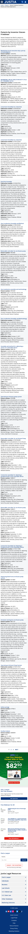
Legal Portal (14, 917)
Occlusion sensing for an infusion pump (12, 620)
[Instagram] (13, 911)
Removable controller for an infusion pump (13, 251)
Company (14, 920)
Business (4, 884)
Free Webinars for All (7, 805)
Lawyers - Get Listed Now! (14, 865)
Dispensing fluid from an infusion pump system (12, 577)
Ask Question (14, 798)
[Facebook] (11, 911)
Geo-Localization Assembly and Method (12, 223)
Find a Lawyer (5, 853)
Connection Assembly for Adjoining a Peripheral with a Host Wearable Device (12, 546)
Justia (2, 5)
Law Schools (6, 888)
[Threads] (15, 911)
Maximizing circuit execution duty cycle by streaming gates (13, 51)
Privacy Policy (14, 928)
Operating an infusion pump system (11, 396)
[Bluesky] (17, 911)
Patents (7, 5)
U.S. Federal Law (7, 892)
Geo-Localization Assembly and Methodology (14, 318)
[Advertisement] (14, 18)
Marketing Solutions (8, 902)
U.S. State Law (6, 895)
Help (14, 923)
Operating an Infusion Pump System (11, 665)
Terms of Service (14, 925)
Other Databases (7, 899)
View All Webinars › (14, 838)
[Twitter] (19, 911)
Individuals (5, 881)
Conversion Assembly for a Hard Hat (11, 107)
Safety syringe (5, 707)
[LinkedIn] (6, 911)
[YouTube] (8, 911)
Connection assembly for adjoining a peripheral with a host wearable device (12, 475)
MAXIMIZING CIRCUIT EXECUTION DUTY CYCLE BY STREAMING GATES (14, 80)
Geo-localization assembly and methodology (13, 289)
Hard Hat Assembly (6, 181)
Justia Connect (14, 915)
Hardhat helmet (5, 731)
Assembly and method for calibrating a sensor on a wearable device (12, 347)
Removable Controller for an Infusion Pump (13, 438)
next (16, 749)
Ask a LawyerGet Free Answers (6, 790)
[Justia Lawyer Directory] (21, 911)
